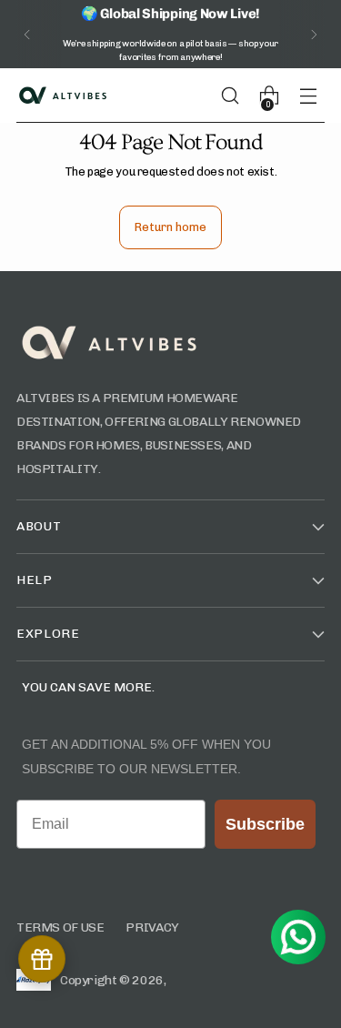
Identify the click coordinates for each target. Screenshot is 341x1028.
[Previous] (27, 34)
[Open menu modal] (315, 96)
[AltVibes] (61, 95)
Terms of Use (60, 927)
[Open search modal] (237, 96)
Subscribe (265, 824)
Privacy (151, 927)
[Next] (314, 34)
